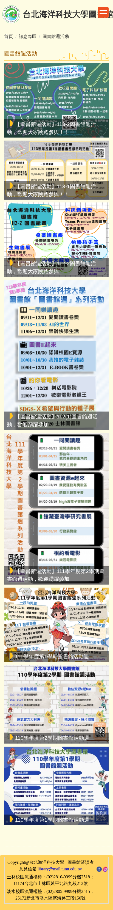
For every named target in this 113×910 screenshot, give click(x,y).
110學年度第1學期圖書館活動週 (52, 820)
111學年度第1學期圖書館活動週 (52, 656)
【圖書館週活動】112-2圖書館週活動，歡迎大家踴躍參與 (51, 267)
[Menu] (103, 12)
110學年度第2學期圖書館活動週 (52, 738)
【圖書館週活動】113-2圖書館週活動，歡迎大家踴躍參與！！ (51, 128)
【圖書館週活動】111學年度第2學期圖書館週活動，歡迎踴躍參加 (55, 575)
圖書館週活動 (56, 36)
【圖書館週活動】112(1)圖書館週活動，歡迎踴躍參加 (52, 420)
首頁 (8, 36)
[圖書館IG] (105, 868)
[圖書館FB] (99, 868)
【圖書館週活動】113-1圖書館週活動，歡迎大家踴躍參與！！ (51, 190)
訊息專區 (27, 36)
